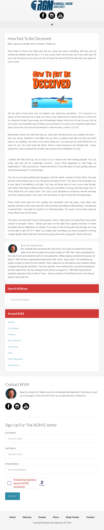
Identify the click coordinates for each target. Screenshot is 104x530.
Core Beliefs (13, 328)
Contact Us (80, 395)
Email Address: (12, 464)
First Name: (10, 432)
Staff (10, 353)
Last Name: (10, 448)
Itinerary (11, 322)
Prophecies (13, 347)
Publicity (11, 334)
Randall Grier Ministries (52, 5)
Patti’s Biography (15, 359)
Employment (13, 365)
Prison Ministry (14, 340)
